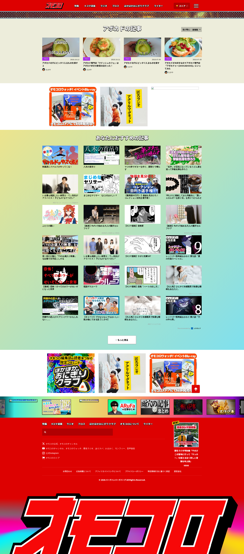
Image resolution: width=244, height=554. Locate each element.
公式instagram (52, 453)
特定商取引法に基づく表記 (159, 471)
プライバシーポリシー (134, 471)
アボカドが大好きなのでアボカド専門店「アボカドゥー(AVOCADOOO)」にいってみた (183, 65)
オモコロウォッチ (73, 448)
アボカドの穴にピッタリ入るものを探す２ (60, 64)
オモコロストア (53, 457)
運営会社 (177, 471)
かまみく (109, 448)
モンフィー (120, 448)
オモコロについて (129, 424)
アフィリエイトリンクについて (108, 471)
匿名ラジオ (88, 448)
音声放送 (131, 448)
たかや (48, 69)
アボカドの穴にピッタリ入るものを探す (141, 62)
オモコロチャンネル (69, 443)
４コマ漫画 (89, 6)
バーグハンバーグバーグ (116, 480)
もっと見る (123, 339)
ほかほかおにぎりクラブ (136, 6)
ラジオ (103, 6)
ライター (158, 6)
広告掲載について (83, 471)
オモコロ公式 (52, 443)
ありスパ (99, 448)
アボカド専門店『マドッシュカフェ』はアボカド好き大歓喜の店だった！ (101, 64)
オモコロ (54, 6)
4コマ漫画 (56, 424)
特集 (76, 6)
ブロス (115, 6)
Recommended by (184, 328)
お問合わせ (67, 471)
